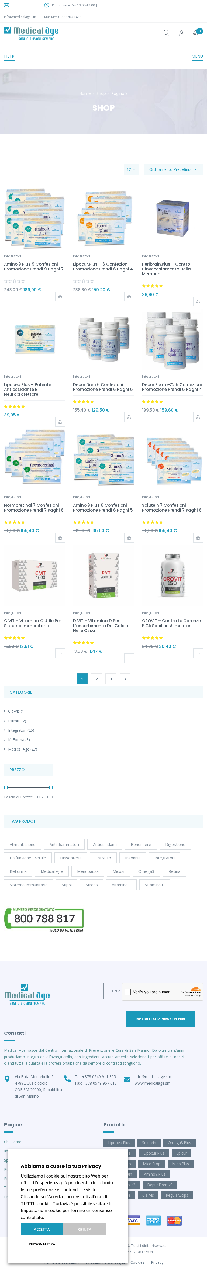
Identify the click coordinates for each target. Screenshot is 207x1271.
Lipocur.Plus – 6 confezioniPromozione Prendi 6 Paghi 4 (103, 266)
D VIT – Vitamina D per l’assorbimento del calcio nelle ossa (100, 625)
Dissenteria (70, 857)
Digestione (175, 844)
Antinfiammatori (64, 844)
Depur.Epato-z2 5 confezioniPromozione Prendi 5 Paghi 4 (172, 387)
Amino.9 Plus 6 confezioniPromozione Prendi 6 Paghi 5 (103, 507)
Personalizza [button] (42, 1244)
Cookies (137, 1262)
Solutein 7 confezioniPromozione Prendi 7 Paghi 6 (172, 507)
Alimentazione (23, 844)
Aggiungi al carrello (60, 296)
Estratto (103, 857)
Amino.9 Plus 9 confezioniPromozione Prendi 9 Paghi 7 (34, 266)
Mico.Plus (180, 1163)
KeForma (16, 739)
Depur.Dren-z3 (160, 1184)
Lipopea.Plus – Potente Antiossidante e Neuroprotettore (27, 389)
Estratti (14, 720)
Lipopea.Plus (119, 1142)
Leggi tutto (60, 653)
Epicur (181, 1153)
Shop (101, 93)
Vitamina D (155, 884)
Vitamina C (121, 884)
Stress (92, 884)
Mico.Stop (151, 1163)
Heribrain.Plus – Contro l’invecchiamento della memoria (166, 269)
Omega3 (146, 871)
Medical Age (18, 749)
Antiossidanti (105, 844)
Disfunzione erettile (28, 857)
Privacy (157, 1262)
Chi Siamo (13, 1141)
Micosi (118, 871)
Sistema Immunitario (29, 884)
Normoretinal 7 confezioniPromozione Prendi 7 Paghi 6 (34, 507)
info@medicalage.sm (20, 17)
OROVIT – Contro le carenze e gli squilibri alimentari (171, 623)
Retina (174, 871)
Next (125, 678)
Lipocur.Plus (153, 1153)
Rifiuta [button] (84, 1229)
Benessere (141, 844)
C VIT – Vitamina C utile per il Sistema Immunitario (34, 623)
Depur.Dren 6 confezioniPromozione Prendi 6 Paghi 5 (103, 387)
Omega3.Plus (179, 1142)
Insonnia (132, 857)
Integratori (17, 730)
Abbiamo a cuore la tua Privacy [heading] (61, 1166)
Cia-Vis (14, 711)
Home (85, 93)
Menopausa (88, 871)
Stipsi (67, 884)
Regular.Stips (177, 1195)
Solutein (149, 1142)
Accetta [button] (42, 1229)
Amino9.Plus (154, 1174)
